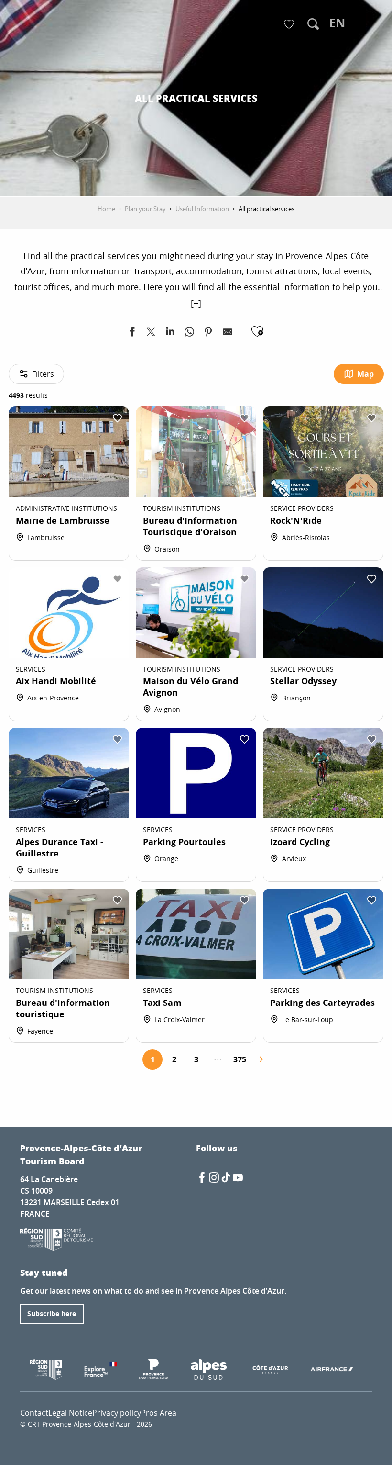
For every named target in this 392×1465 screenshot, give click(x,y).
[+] (196, 303)
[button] (313, 24)
